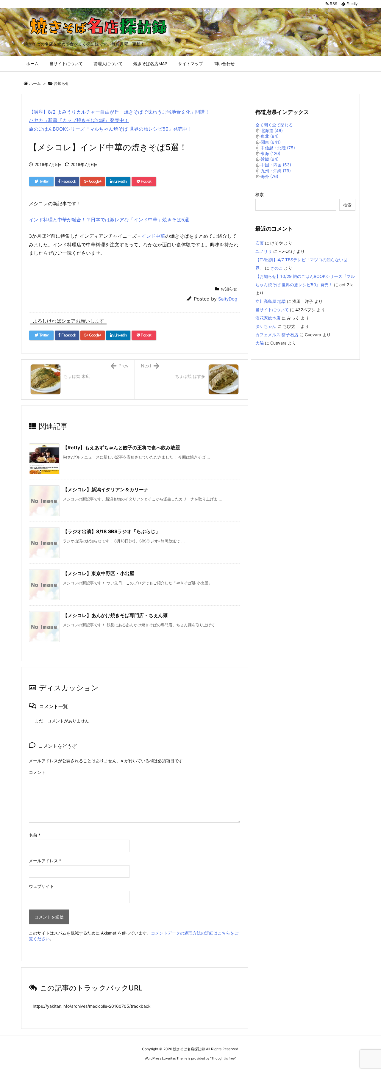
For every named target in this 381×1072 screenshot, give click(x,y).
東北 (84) (270, 136)
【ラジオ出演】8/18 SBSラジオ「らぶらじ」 (111, 531)
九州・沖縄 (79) (276, 170)
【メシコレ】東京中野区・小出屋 (98, 573)
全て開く (263, 124)
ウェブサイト (41, 886)
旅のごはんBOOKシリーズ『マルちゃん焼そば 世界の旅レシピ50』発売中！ (110, 129)
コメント (37, 772)
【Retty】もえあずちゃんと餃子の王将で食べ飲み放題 (121, 447)
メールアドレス (45, 860)
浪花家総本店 (267, 317)
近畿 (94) (270, 159)
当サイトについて (272, 309)
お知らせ (61, 83)
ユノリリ (263, 251)
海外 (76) (269, 176)
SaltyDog (227, 299)
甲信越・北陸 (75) (278, 147)
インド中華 (153, 236)
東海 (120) (270, 153)
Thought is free (223, 1058)
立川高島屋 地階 (270, 301)
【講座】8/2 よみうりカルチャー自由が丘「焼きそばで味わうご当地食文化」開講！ (119, 112)
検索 (259, 194)
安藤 (259, 242)
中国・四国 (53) (276, 164)
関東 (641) (271, 142)
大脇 (259, 342)
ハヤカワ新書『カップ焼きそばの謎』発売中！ (79, 120)
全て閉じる (282, 124)
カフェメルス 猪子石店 (276, 334)
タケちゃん (265, 326)
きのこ (276, 267)
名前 (34, 835)
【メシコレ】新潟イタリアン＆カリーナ (106, 489)
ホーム (35, 83)
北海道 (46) (272, 130)
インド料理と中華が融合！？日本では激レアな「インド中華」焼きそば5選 (109, 220)
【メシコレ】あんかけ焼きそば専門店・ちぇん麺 (115, 615)
